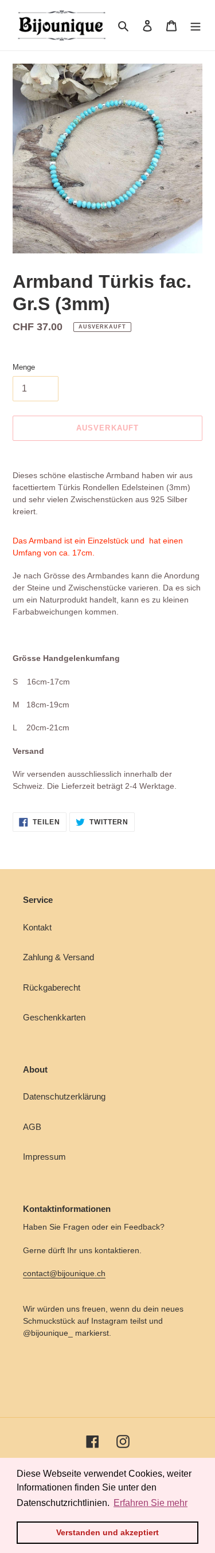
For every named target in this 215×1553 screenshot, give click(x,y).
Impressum (44, 1156)
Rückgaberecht (51, 987)
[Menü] (195, 25)
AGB (32, 1127)
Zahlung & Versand (58, 957)
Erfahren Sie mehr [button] (150, 1503)
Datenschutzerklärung (64, 1096)
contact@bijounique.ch (64, 1273)
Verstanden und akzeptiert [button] (107, 1532)
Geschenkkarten (54, 1017)
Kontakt (37, 927)
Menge (24, 367)
